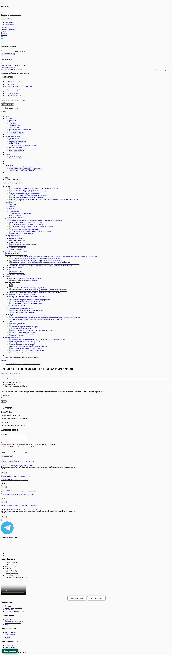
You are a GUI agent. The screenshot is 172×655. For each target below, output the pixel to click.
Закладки (8, 636)
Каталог (4, 183)
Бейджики (12, 120)
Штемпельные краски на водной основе (51, 260)
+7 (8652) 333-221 (13, 84)
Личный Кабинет (11, 632)
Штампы (8, 219)
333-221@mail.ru (13, 93)
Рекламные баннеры (16, 138)
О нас (7, 116)
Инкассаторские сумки (34, 303)
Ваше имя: (4, 434)
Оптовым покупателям (163, 70)
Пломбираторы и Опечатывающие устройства (20, 294)
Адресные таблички (15, 156)
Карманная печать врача (35, 197)
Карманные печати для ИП (38, 195)
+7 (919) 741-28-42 (25, 86)
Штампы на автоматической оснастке (49, 221)
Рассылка (8, 638)
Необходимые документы (13, 608)
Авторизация (9, 24)
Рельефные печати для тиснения (16, 251)
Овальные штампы (30, 228)
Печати (7, 186)
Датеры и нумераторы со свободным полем (29, 287)
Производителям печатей (13, 267)
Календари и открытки (16, 133)
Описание (8, 407)
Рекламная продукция (12, 136)
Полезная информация (12, 179)
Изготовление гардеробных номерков (21, 170)
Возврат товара (10, 647)
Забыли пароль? (15, 15)
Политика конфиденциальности (16, 611)
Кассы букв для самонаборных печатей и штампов (62, 264)
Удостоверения (14, 127)
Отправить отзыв (7, 456)
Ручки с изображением (16, 151)
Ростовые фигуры (15, 143)
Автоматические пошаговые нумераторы (53, 291)
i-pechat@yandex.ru (14, 95)
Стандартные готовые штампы (42, 226)
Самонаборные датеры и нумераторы (49, 292)
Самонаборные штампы (35, 222)
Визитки (12, 122)
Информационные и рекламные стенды (22, 145)
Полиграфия (9, 118)
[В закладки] (1, 485)
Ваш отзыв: (5, 443)
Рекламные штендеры (16, 140)
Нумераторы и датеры (12, 282)
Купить (4, 401)
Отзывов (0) (9, 408)
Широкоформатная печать (17, 142)
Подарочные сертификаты (14, 621)
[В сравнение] (1, 489)
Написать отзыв (14, 373)
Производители (10, 619)
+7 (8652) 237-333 (13, 81)
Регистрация (5, 15)
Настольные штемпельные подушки (47, 258)
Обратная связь (10, 645)
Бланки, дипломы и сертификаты (20, 129)
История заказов (10, 634)
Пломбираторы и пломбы (37, 296)
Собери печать (10, 651)
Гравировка (9, 165)
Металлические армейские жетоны (21, 167)
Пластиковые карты (15, 125)
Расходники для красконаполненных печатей (57, 265)
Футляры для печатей (12, 253)
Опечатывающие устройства (40, 300)
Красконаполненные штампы (41, 231)
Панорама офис (96, 598)
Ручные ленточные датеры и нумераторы (53, 289)
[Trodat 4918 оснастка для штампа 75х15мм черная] (22, 364)
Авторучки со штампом (35, 224)
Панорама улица (77, 598)
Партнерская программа (13, 623)
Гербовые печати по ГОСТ (38, 192)
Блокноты (12, 124)
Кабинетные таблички (16, 158)
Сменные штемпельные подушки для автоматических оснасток (75, 256)
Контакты (8, 606)
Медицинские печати (32, 194)
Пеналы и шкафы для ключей (15, 305)
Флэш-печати (24, 201)
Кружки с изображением (17, 147)
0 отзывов (4, 373)
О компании (9, 609)
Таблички (8, 154)
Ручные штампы (27, 233)
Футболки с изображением (18, 149)
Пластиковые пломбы (20, 298)
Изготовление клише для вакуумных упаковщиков (26, 169)
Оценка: (3, 446)
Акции (7, 178)
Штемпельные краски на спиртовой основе (55, 262)
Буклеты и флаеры (15, 131)
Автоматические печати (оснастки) (47, 188)
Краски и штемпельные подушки (16, 255)
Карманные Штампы (32, 230)
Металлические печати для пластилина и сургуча (61, 199)
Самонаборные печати (33, 190)
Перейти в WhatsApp (8, 54)
